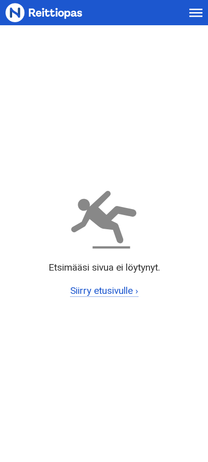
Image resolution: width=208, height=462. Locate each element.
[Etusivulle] (56, 12)
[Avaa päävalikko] (196, 13)
